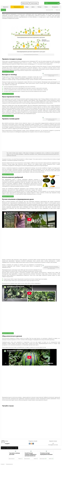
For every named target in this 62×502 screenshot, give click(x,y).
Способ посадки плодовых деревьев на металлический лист (30, 454)
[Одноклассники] (31, 443)
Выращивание (9, 464)
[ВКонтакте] (29, 443)
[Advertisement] (31, 22)
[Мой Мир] (33, 443)
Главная (2, 464)
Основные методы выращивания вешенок (46, 453)
